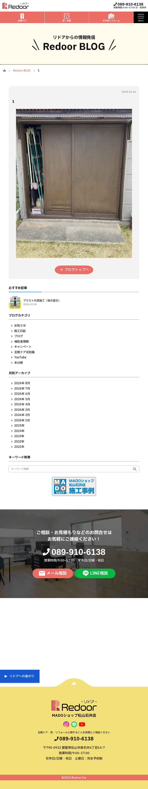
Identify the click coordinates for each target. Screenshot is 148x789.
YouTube (20, 357)
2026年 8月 (22, 383)
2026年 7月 (22, 389)
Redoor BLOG (22, 71)
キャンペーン (22, 347)
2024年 (19, 431)
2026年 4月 (22, 404)
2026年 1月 (22, 420)
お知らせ (20, 325)
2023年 (19, 436)
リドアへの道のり (21, 676)
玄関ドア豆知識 (24, 352)
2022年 (19, 441)
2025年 (19, 425)
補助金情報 (21, 341)
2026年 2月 (22, 415)
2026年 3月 (22, 410)
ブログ (18, 336)
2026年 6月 (22, 394)
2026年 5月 (22, 399)
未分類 (18, 363)
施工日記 (20, 331)
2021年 (19, 447)
